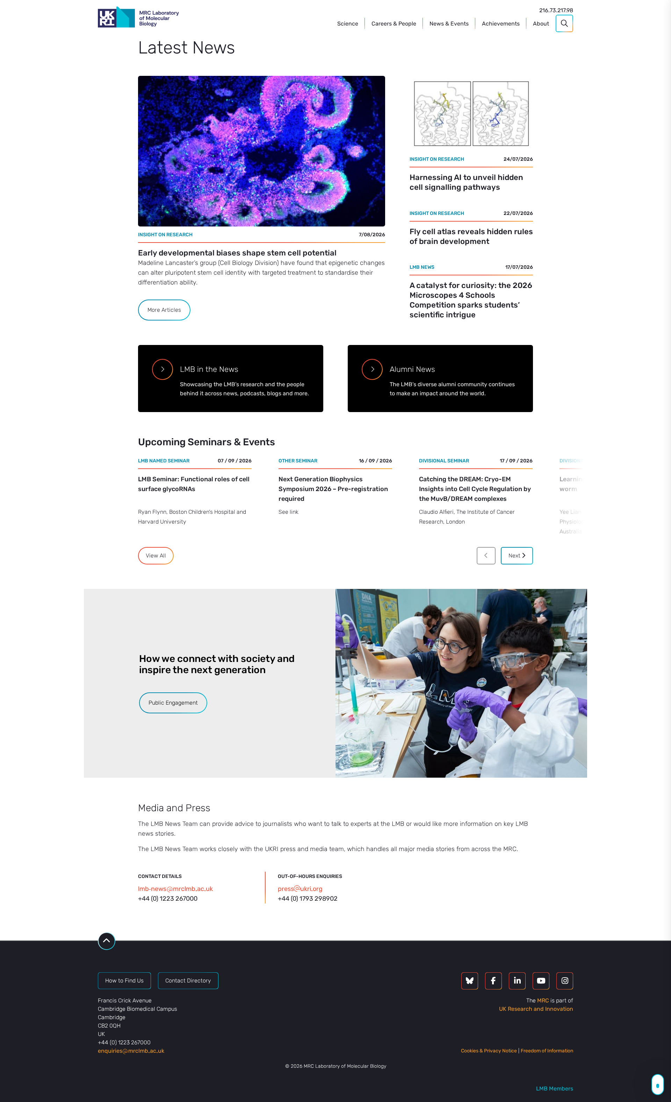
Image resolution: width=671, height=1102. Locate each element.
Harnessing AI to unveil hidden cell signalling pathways (466, 182)
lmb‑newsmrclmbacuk (175, 889)
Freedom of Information (547, 1051)
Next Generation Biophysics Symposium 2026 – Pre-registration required (333, 489)
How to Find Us (124, 980)
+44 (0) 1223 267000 (167, 898)
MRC (543, 1000)
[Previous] (486, 556)
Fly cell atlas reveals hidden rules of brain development (471, 236)
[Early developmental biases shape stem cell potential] (261, 151)
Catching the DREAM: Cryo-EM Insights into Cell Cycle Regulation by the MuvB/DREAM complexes (475, 489)
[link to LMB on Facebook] (493, 981)
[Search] (564, 23)
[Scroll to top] (107, 941)
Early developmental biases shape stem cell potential (237, 253)
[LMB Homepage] (138, 18)
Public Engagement (173, 702)
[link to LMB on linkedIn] (517, 981)
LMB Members (554, 1088)
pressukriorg (300, 889)
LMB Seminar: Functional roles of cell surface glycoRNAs (194, 484)
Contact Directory (188, 980)
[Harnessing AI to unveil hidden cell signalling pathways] (471, 113)
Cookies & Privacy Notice (489, 1051)
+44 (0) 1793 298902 (308, 898)
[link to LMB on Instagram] (565, 981)
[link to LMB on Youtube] (541, 981)
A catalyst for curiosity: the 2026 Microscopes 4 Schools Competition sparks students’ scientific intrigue (471, 300)
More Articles (164, 310)
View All (156, 555)
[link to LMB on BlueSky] (470, 981)
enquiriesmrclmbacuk (131, 1050)
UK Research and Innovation (536, 1009)
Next (515, 555)
